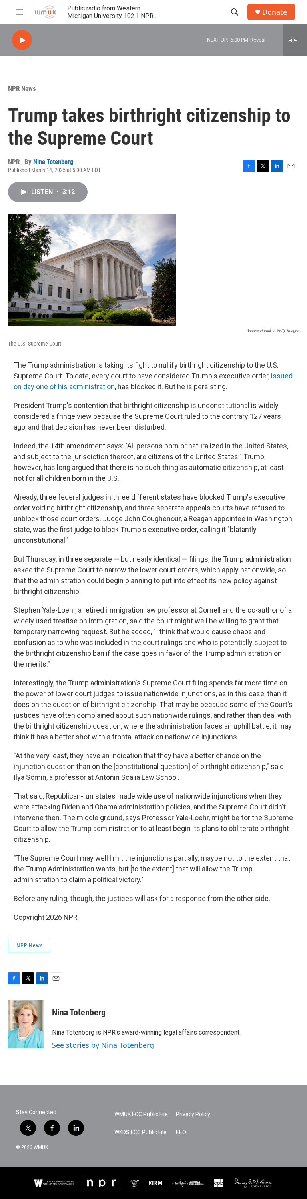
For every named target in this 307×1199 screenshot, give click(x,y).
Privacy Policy (193, 1114)
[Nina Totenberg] (26, 1024)
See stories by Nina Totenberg (103, 1045)
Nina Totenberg (53, 162)
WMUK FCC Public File (141, 1114)
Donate (274, 12)
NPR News (22, 88)
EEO (181, 1132)
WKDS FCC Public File (140, 1132)
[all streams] (295, 40)
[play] (22, 40)
